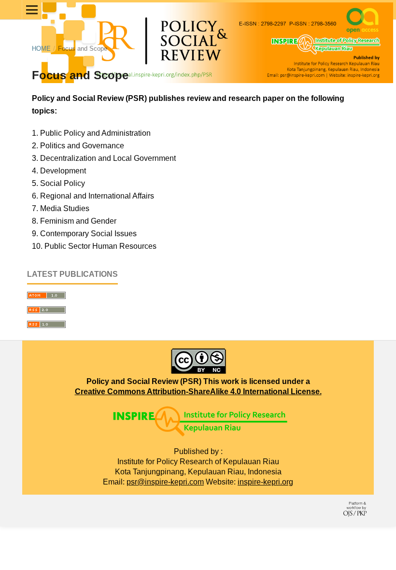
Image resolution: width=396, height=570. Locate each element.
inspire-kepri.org (265, 482)
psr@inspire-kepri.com (165, 482)
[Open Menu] (32, 9)
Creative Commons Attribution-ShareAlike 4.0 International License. (198, 391)
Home (41, 48)
